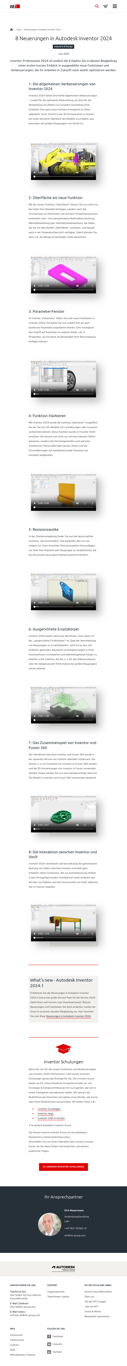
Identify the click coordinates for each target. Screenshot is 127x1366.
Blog (19, 30)
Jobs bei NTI (91, 1306)
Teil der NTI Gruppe (95, 1301)
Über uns (89, 1296)
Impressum (16, 1335)
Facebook (58, 1336)
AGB (12, 1350)
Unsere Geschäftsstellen (98, 1291)
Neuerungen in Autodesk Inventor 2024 (68, 1016)
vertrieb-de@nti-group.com (25, 1315)
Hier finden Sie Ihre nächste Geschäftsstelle (25, 1297)
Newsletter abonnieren (97, 1316)
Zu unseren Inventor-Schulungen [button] (63, 1167)
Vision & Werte (92, 1311)
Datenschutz (17, 1340)
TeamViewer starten (58, 1296)
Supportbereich (56, 1291)
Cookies (14, 1345)
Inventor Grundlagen (49, 1109)
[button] (97, 6)
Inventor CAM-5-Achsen (51, 1118)
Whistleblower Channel (22, 1355)
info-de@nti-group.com (23, 1307)
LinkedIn (57, 1344)
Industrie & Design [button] (63, 46)
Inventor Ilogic (46, 1113)
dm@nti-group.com (75, 1235)
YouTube (57, 1352)
